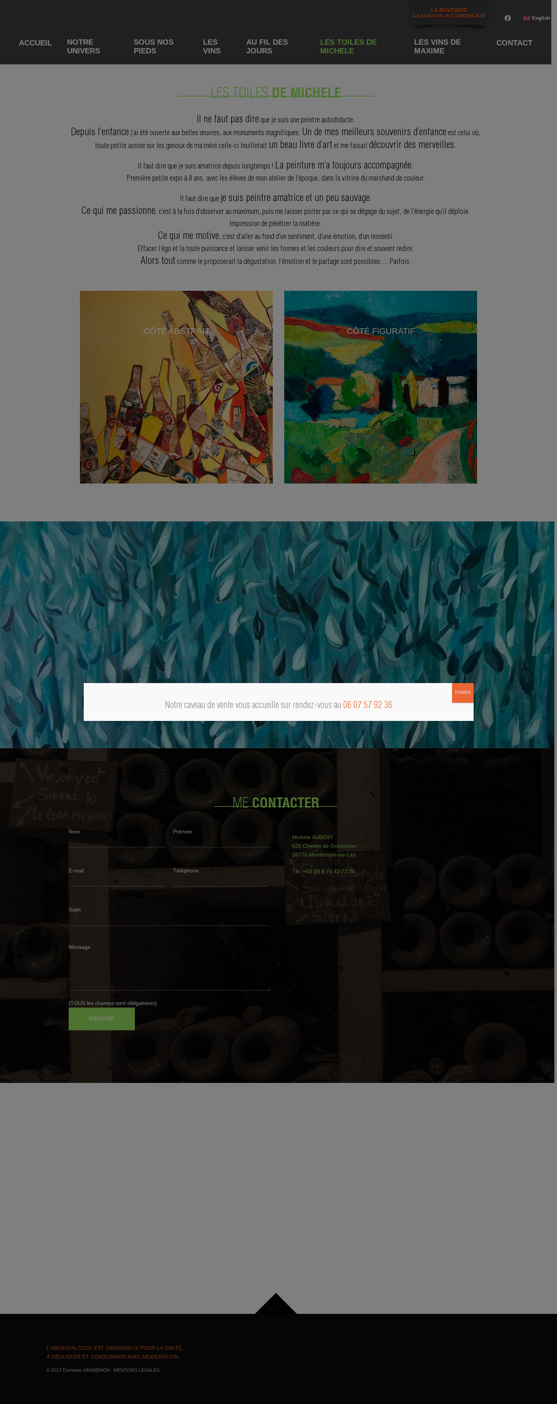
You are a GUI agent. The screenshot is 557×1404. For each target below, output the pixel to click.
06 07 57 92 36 (368, 705)
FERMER (463, 693)
